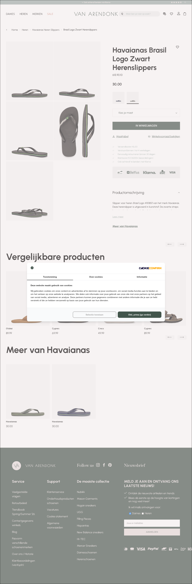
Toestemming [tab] (50, 277)
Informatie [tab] (142, 277)
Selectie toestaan (94, 314)
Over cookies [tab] (96, 277)
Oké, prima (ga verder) (139, 314)
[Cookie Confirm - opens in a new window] (150, 268)
